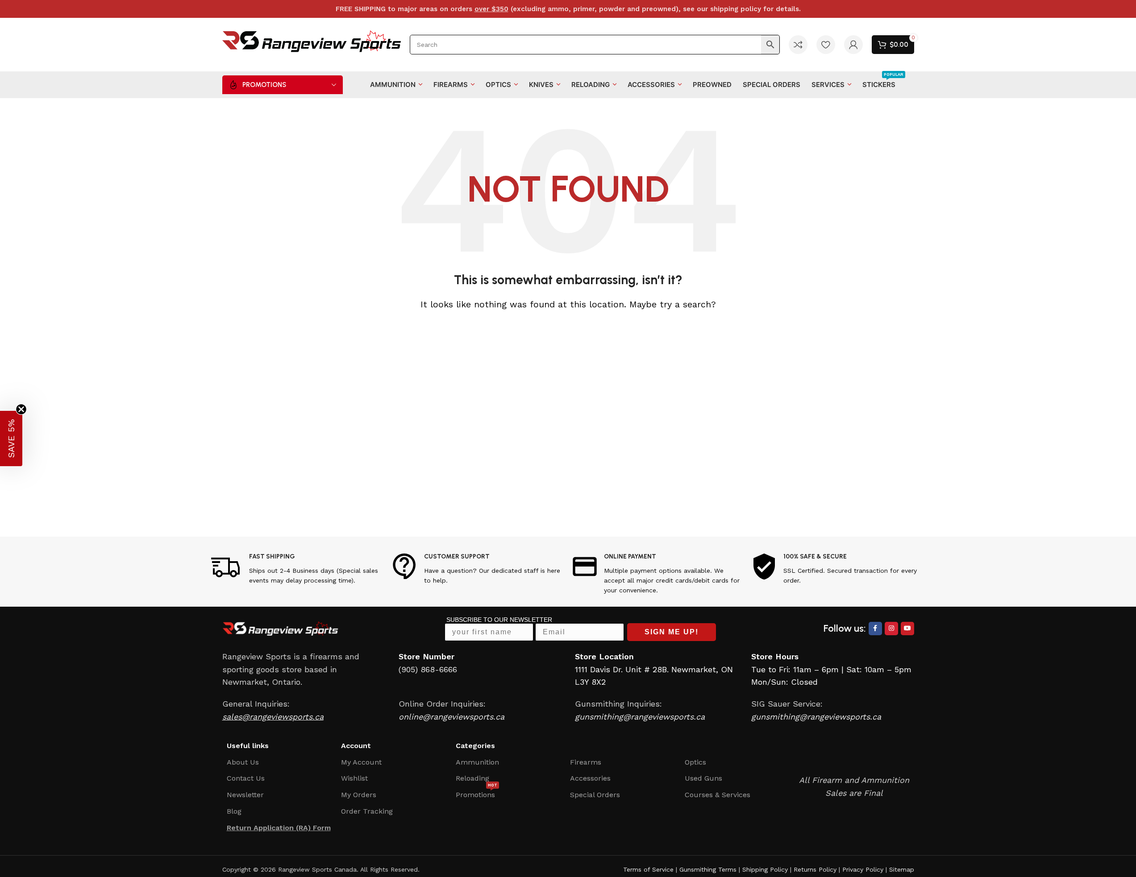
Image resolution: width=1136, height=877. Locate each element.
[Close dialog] (725, 358)
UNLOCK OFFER (626, 485)
